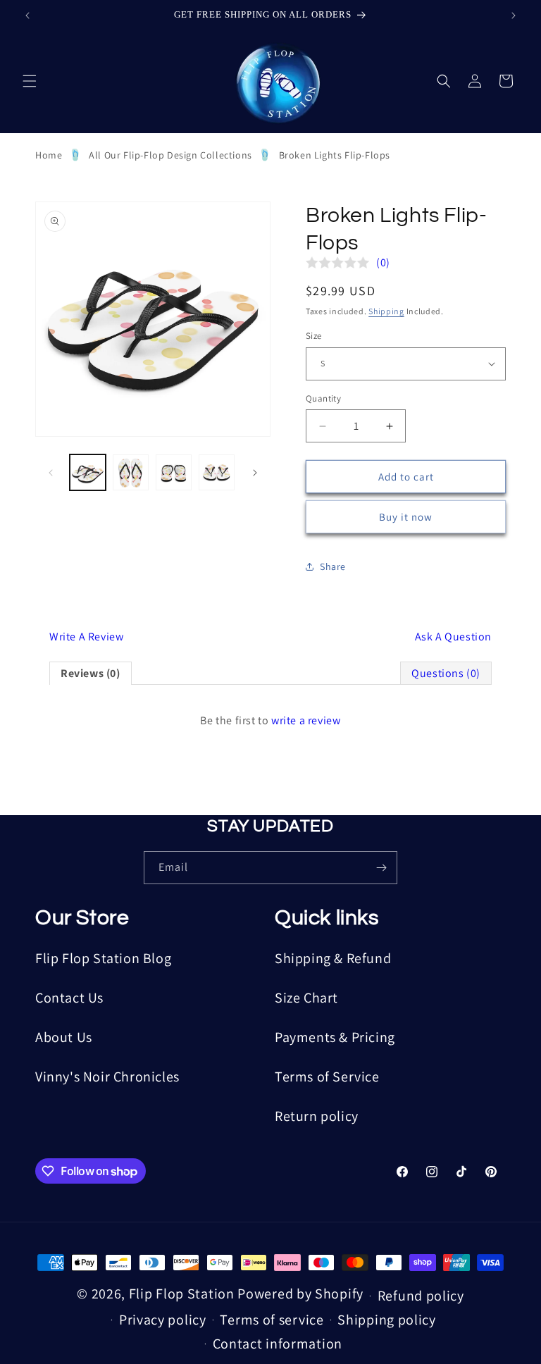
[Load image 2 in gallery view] (131, 472)
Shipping (386, 311)
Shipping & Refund (333, 958)
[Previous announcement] (27, 15)
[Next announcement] (513, 15)
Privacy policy (162, 1319)
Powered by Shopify (300, 1293)
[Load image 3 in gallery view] (174, 472)
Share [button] (333, 566)
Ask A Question (453, 636)
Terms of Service (327, 1076)
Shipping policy (386, 1319)
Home (48, 155)
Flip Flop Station (183, 1293)
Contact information (277, 1343)
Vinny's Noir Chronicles (107, 1076)
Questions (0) (445, 673)
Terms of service (271, 1319)
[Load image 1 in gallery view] (88, 472)
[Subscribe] (381, 867)
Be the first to (270, 720)
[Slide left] (50, 472)
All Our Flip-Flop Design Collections (170, 155)
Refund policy (421, 1295)
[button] (29, 81)
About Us (63, 1037)
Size (314, 336)
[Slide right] (255, 472)
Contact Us (69, 997)
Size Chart (306, 997)
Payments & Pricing (335, 1037)
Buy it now (406, 516)
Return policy (317, 1116)
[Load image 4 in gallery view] (217, 472)
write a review (305, 720)
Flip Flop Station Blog (103, 958)
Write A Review (86, 636)
